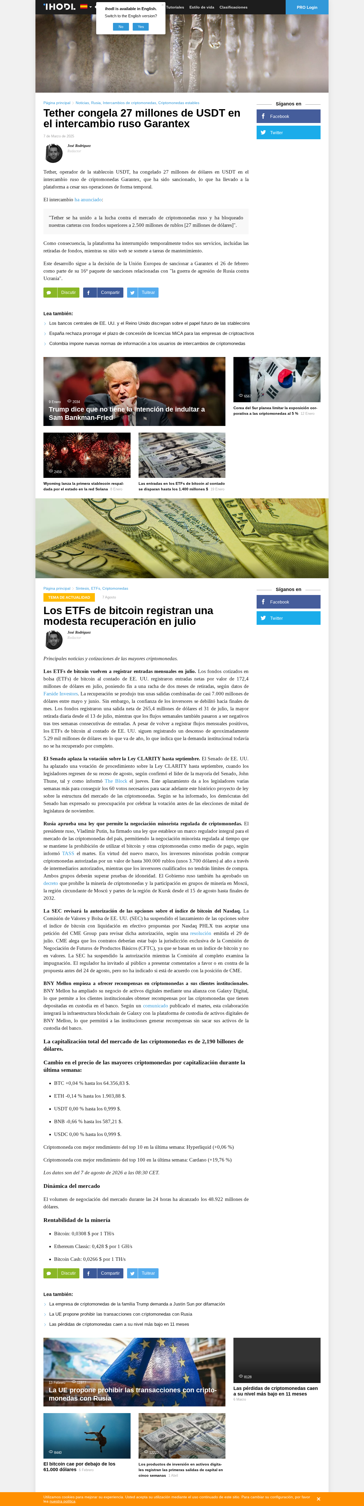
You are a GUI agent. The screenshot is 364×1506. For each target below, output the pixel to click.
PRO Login (307, 7)
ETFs (95, 588)
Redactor (74, 151)
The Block (116, 781)
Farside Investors (60, 693)
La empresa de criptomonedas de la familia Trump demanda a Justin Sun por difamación (137, 1304)
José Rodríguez (79, 146)
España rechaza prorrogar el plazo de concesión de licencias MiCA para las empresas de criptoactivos (151, 333)
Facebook (279, 116)
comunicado (155, 1005)
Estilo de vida (201, 7)
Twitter (276, 132)
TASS (68, 853)
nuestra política (62, 1501)
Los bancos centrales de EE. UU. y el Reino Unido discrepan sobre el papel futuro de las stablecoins (149, 323)
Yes (141, 26)
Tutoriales (175, 7)
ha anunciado (88, 199)
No (121, 26)
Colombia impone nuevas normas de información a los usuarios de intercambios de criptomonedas (147, 343)
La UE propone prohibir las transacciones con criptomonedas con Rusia (120, 1314)
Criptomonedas (115, 588)
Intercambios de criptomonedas (129, 103)
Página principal (56, 103)
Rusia (96, 103)
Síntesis (82, 588)
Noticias (82, 103)
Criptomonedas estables (178, 103)
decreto (50, 883)
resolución (200, 933)
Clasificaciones (234, 7)
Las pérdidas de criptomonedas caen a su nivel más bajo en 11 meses (119, 1324)
